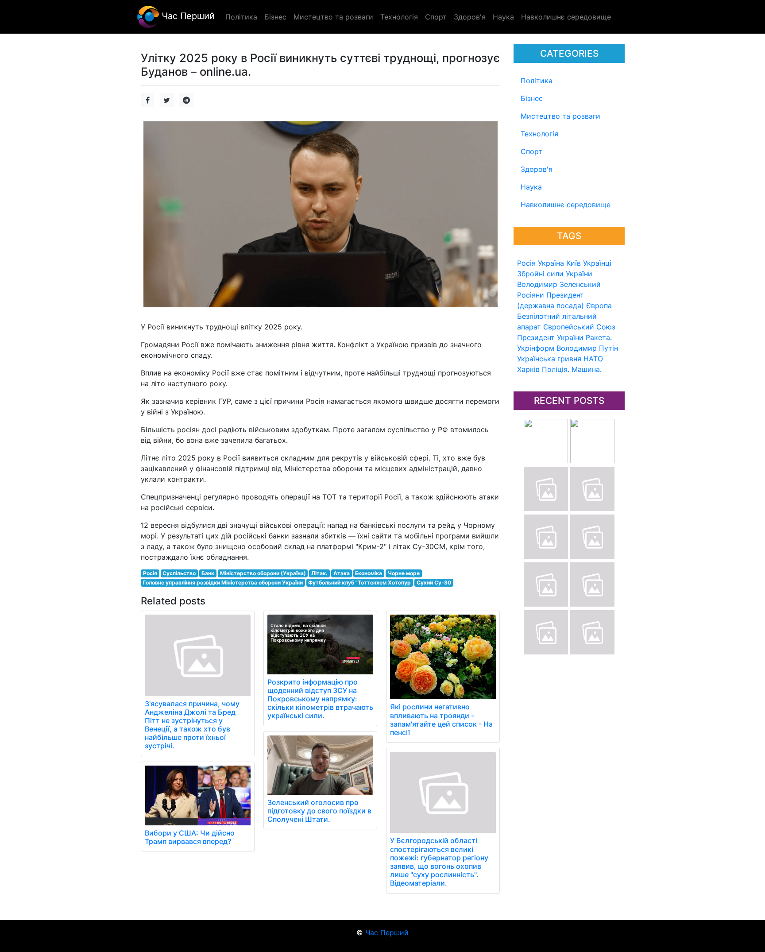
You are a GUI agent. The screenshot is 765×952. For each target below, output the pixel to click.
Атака (341, 573)
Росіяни (530, 294)
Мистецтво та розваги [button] (333, 16)
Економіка (368, 573)
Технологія (539, 133)
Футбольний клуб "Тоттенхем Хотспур (359, 582)
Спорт (531, 151)
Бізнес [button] (275, 16)
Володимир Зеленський (559, 284)
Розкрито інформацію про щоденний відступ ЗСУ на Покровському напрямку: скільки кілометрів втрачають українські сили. (320, 698)
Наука (531, 186)
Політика (536, 80)
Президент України (550, 337)
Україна (551, 263)
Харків (528, 369)
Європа (599, 305)
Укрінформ (535, 348)
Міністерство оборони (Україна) (263, 573)
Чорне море (404, 573)
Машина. (587, 369)
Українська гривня (549, 358)
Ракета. (599, 337)
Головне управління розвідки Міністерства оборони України (223, 582)
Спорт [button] (436, 16)
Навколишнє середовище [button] (566, 16)
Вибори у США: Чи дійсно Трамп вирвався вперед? (190, 837)
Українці (597, 263)
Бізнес (532, 98)
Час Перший (187, 16)
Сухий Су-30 (434, 582)
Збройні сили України (554, 273)
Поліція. (555, 369)
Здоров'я (536, 169)
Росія (526, 263)
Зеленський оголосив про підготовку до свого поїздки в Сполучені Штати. (319, 811)
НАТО (593, 358)
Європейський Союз (579, 326)
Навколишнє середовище (565, 204)
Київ (573, 263)
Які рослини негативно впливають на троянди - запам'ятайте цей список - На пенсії (441, 719)
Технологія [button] (399, 16)
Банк (207, 573)
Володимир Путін (587, 348)
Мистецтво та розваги (560, 116)
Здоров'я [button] (470, 16)
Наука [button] (503, 16)
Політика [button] (241, 16)
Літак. (319, 573)
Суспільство (179, 573)
